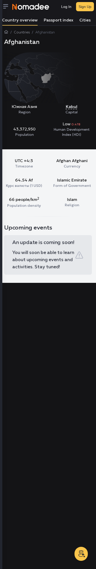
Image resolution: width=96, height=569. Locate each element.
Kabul (71, 106)
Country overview (20, 20)
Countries (22, 32)
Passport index (58, 20)
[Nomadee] (30, 7)
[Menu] (7, 7)
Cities (85, 20)
